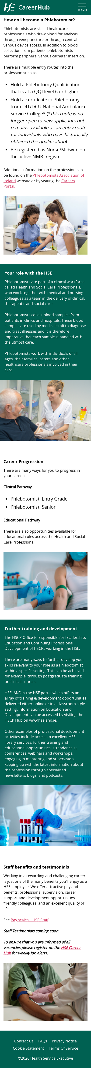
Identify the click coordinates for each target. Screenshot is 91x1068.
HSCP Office (22, 637)
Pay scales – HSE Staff (29, 919)
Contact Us (24, 1041)
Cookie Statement (28, 1048)
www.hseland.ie (42, 720)
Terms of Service (63, 1048)
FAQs (42, 1041)
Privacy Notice (64, 1041)
